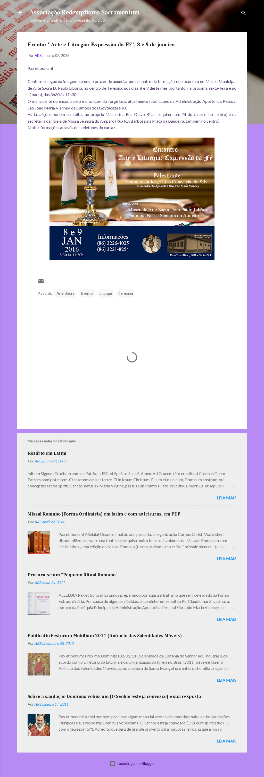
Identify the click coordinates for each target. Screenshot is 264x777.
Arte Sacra (65, 293)
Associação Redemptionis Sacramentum (84, 12)
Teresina (126, 293)
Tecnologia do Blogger (135, 763)
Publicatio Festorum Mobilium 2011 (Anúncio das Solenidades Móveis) (105, 636)
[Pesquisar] (244, 14)
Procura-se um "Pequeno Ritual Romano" (73, 575)
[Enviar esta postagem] (41, 283)
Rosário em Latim (47, 453)
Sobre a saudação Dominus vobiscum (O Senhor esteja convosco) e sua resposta (114, 696)
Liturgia (106, 293)
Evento (87, 293)
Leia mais (226, 497)
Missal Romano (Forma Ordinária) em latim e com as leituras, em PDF (104, 514)
